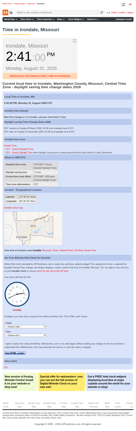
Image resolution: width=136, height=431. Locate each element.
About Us (91, 19)
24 (130, 4)
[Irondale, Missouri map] (33, 244)
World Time (9, 19)
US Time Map (63, 405)
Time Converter (44, 19)
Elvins (56, 250)
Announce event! (124, 19)
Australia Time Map (49, 405)
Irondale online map (13, 207)
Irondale (37, 250)
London (122, 12)
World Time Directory (94, 405)
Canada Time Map (77, 405)
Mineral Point (66, 250)
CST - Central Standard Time (19, 149)
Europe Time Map (34, 405)
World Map (107, 405)
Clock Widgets (75, 19)
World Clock (5, 405)
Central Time (10, 145)
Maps (59, 19)
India (113, 12)
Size (8, 331)
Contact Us (129, 405)
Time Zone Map (20, 405)
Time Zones (25, 19)
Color (8, 323)
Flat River (78, 250)
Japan (130, 12)
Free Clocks (118, 405)
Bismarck (47, 250)
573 (6, 367)
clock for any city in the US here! (52, 271)
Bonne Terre (90, 250)
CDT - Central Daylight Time (19, 152)
